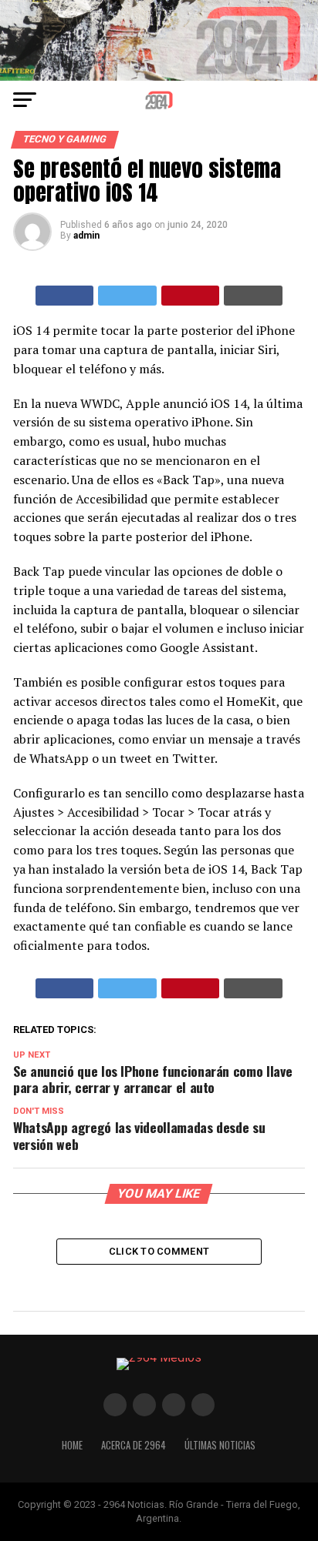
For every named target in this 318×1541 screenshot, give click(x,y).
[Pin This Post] (190, 296)
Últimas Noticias (219, 1445)
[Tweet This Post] (127, 296)
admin (86, 235)
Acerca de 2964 (133, 1445)
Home (72, 1445)
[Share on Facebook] (65, 296)
